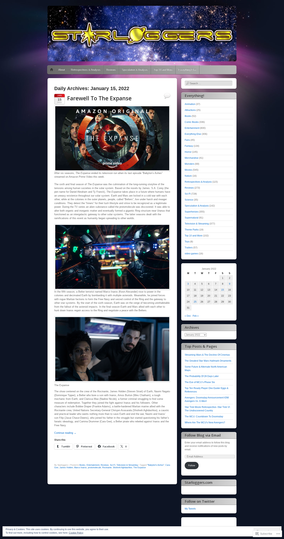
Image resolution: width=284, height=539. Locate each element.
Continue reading (65, 432)
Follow (191, 465)
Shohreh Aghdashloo (122, 467)
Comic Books (192, 122)
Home (51, 69)
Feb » (196, 316)
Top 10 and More (163, 69)
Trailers (189, 247)
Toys (187, 241)
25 (195, 301)
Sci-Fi (112, 465)
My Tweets (190, 508)
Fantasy (189, 146)
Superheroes (191, 211)
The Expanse (139, 467)
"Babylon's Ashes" (155, 465)
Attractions (190, 110)
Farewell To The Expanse (99, 98)
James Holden (66, 467)
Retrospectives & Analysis (85, 69)
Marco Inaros (80, 467)
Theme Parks (192, 229)
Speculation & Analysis (135, 69)
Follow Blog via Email (203, 435)
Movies (188, 170)
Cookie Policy (76, 532)
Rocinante (107, 467)
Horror (188, 152)
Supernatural (191, 217)
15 (222, 289)
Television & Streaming (127, 465)
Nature (188, 176)
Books (82, 465)
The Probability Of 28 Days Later (202, 376)
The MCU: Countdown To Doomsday (204, 416)
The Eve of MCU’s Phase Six (200, 382)
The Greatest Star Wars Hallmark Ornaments (208, 360)
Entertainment (93, 465)
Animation (190, 104)
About (61, 69)
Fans (187, 140)
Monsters (189, 164)
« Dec (188, 316)
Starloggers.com (199, 482)
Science (189, 199)
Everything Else (187, 69)
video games (191, 253)
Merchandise (191, 158)
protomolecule (94, 467)
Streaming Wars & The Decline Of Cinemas (207, 354)
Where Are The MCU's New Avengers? (205, 422)
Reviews (111, 69)
